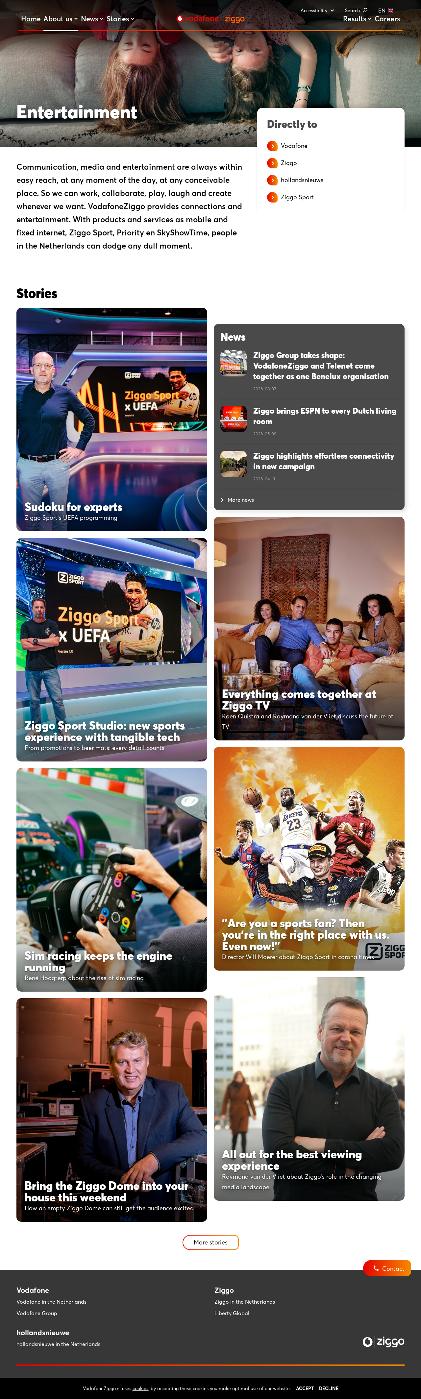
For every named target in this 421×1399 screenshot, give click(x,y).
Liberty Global (231, 1313)
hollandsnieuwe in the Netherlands (58, 1344)
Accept (305, 1388)
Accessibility (314, 10)
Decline (328, 1388)
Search (352, 10)
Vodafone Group (36, 1313)
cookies (140, 1388)
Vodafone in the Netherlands (51, 1301)
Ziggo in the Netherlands (244, 1301)
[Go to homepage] (210, 18)
